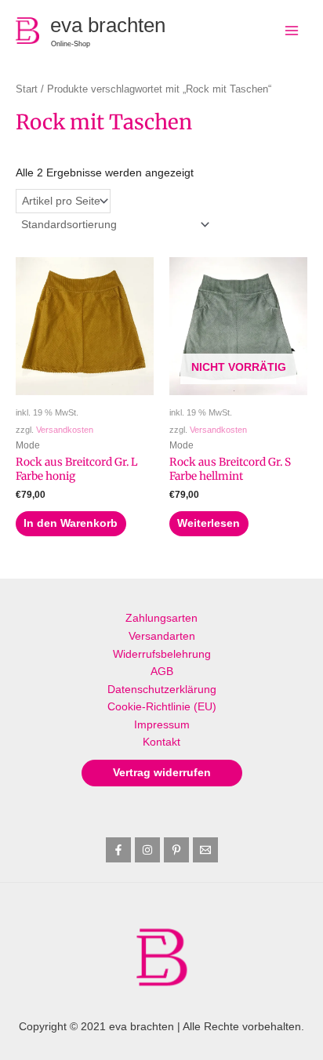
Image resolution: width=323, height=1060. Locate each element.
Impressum (162, 725)
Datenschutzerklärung (161, 689)
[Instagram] (147, 849)
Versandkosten (64, 429)
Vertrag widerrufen (162, 773)
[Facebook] (118, 849)
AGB (162, 671)
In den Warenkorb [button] (71, 523)
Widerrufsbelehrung (162, 654)
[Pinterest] (176, 849)
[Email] (205, 849)
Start (27, 89)
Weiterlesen (208, 523)
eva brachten (107, 25)
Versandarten (162, 636)
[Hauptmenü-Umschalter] (292, 30)
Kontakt (161, 742)
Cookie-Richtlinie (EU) (161, 707)
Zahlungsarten (161, 618)
